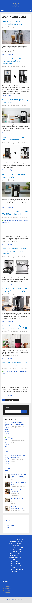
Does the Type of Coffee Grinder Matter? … (18, 456)
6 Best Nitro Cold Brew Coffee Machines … (17, 438)
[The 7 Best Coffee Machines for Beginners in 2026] (16, 378)
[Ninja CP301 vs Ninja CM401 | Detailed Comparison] (16, 152)
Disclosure (9, 523)
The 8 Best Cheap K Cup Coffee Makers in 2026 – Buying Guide (15, 326)
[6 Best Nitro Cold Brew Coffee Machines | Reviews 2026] (16, 37)
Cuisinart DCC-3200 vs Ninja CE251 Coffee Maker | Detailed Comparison (14, 61)
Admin (5, 27)
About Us (8, 530)
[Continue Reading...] (7, 54)
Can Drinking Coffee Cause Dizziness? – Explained (18, 507)
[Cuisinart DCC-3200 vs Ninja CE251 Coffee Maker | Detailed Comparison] (16, 76)
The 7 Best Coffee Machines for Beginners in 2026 (14, 363)
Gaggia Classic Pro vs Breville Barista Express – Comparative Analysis (15, 251)
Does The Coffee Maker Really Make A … (17, 499)
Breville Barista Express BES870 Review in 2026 (17, 423)
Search (7, 407)
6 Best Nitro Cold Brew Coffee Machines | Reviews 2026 (14, 22)
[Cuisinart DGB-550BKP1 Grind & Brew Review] (16, 115)
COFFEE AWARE (11, 599)
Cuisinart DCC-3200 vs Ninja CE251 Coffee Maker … (18, 475)
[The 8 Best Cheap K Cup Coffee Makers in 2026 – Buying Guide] (16, 341)
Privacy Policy (10, 525)
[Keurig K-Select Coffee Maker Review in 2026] (16, 189)
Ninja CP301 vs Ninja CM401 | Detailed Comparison (14, 138)
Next (16, 400)
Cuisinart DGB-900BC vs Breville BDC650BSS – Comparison (15, 212)
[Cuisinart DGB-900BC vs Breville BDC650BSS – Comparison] (16, 227)
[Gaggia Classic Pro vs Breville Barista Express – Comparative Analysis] (16, 266)
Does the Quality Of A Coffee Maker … (19, 483)
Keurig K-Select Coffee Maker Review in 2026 (14, 175)
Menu (2, 10)
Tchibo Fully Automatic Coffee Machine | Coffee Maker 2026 (14, 289)
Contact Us (9, 527)
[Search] (24, 411)
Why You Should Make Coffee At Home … (17, 490)
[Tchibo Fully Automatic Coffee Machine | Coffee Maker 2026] (16, 303)
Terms (8, 520)
